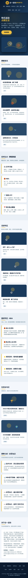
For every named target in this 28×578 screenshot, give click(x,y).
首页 (4, 6)
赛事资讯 (8, 6)
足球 (18, 6)
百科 (13, 10)
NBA (24, 6)
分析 (16, 10)
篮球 (21, 6)
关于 (19, 10)
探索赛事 (6, 32)
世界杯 (9, 10)
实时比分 (13, 6)
